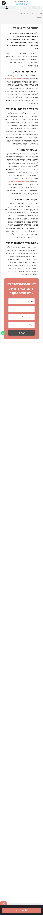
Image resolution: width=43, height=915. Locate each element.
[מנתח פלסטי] (21, 3)
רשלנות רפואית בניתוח (13, 79)
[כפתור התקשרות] (4, 3)
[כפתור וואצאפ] (3, 333)
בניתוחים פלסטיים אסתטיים (18, 181)
